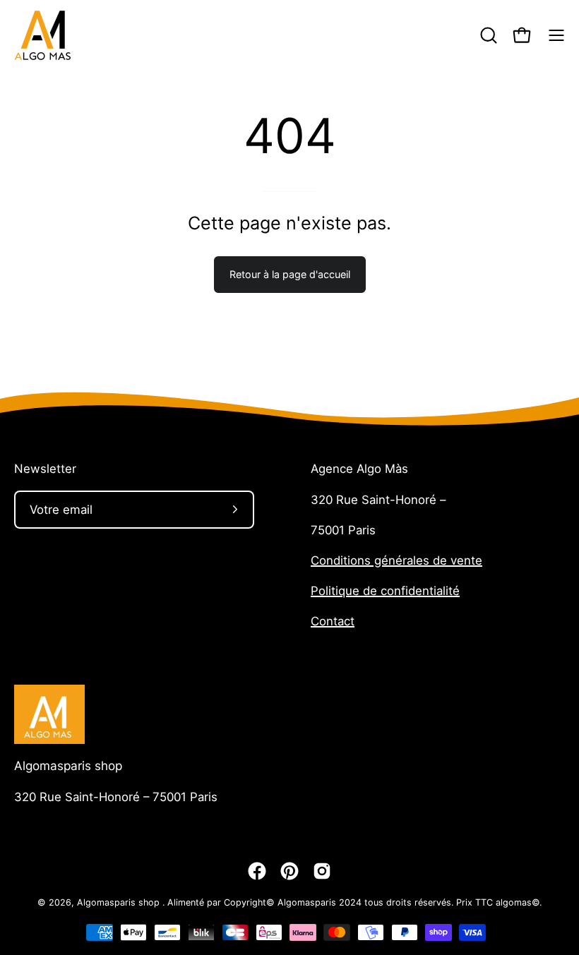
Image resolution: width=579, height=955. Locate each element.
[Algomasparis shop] (42, 35)
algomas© (517, 902)
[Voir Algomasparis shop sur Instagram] (322, 871)
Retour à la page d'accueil (289, 274)
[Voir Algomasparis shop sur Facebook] (257, 871)
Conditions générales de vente (396, 560)
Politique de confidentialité (385, 591)
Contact (332, 621)
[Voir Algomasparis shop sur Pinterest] (289, 871)
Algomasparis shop (68, 765)
